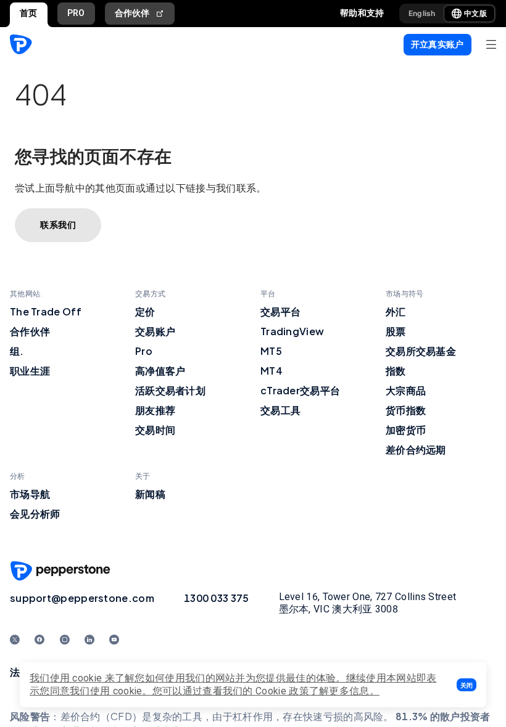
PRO (76, 13)
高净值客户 (160, 370)
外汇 (396, 311)
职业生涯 (30, 370)
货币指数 (406, 410)
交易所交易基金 (421, 350)
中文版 (475, 13)
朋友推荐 (155, 410)
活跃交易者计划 (170, 390)
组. (17, 350)
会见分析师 (35, 513)
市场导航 (30, 493)
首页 (29, 13)
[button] (466, 684)
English (422, 13)
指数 (396, 370)
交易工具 (280, 410)
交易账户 (155, 331)
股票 (396, 331)
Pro (143, 350)
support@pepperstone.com (82, 597)
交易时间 (155, 429)
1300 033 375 (216, 597)
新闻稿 (150, 493)
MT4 (271, 370)
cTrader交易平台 (300, 390)
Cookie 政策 (282, 691)
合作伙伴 (132, 13)
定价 (145, 311)
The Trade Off (45, 311)
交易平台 (280, 311)
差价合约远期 (416, 449)
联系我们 (58, 225)
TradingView (292, 331)
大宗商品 (406, 390)
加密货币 (406, 429)
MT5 (271, 350)
